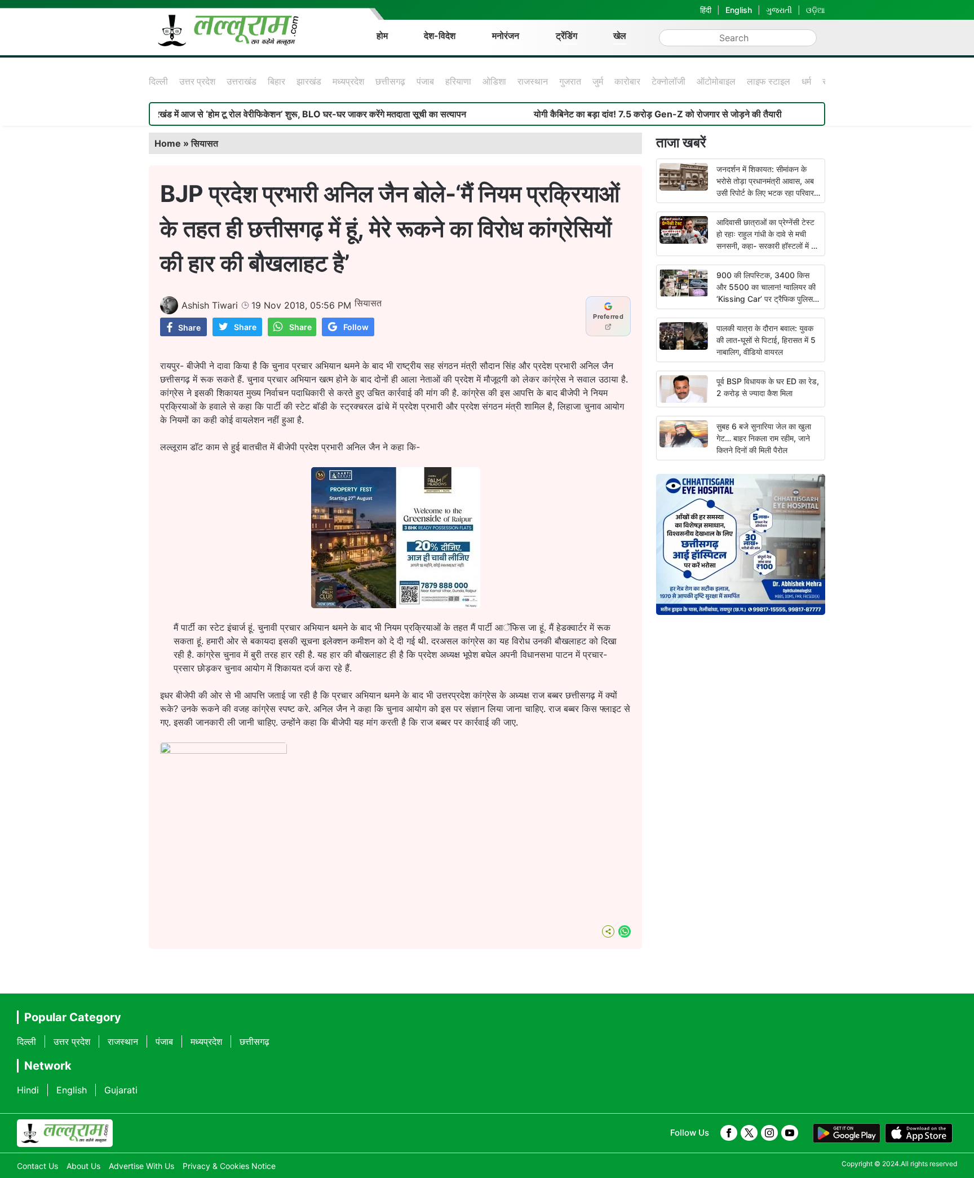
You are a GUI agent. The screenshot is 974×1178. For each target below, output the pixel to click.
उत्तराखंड (241, 81)
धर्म (806, 81)
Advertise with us (141, 1166)
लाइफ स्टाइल (768, 81)
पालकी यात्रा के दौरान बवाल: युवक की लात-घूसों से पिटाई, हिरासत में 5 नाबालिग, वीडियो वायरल (766, 340)
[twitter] (749, 1132)
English (738, 10)
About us (83, 1166)
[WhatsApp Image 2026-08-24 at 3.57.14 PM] (395, 604)
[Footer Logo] (65, 1133)
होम (382, 35)
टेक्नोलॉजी (668, 81)
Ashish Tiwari (209, 305)
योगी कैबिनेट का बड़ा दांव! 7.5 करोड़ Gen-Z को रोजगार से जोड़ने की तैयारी (623, 114)
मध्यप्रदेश (348, 81)
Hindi (28, 1090)
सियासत (204, 143)
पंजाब (425, 81)
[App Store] (919, 1133)
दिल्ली (158, 81)
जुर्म (597, 81)
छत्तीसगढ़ (390, 81)
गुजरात (570, 81)
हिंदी (705, 10)
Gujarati (121, 1090)
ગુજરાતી (779, 10)
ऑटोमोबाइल (716, 81)
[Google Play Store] (846, 1133)
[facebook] (728, 1132)
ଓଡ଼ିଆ (815, 10)
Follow (356, 327)
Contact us (37, 1166)
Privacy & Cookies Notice (229, 1166)
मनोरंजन (505, 35)
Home (167, 143)
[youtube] (789, 1132)
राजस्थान (532, 81)
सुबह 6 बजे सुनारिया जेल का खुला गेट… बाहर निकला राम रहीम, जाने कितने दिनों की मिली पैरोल (763, 438)
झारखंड (308, 81)
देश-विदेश (439, 35)
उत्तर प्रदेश (197, 81)
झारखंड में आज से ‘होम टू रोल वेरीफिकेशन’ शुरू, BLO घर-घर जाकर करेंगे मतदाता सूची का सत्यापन (271, 114)
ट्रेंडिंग (566, 35)
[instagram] (769, 1132)
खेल (619, 35)
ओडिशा (494, 81)
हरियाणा (458, 81)
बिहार (276, 81)
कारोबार (627, 81)
